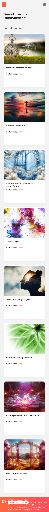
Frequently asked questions (29, 509)
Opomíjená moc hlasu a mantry (22, 415)
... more (20, 74)
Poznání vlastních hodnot (19, 68)
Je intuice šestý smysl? (18, 299)
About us (29, 505)
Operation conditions (21, 507)
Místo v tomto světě (16, 473)
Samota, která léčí (15, 126)
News (35, 505)
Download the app (35, 502)
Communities (19, 505)
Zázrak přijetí (13, 241)
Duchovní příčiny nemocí (19, 357)
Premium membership (18, 502)
